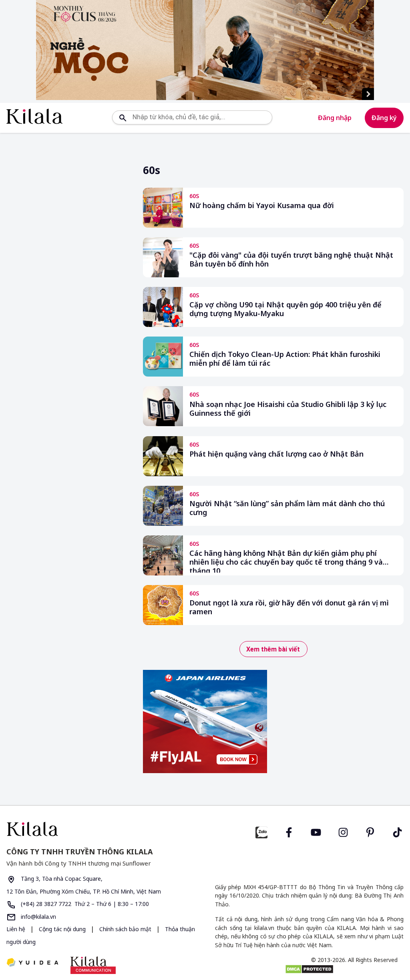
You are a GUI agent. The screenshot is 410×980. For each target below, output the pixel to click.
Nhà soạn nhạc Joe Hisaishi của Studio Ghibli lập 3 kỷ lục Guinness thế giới (287, 409)
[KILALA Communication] (93, 965)
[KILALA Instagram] (343, 831)
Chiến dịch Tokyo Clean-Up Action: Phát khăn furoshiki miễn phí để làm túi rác (284, 359)
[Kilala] (34, 116)
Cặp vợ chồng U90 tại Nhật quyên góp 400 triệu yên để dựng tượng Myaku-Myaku (285, 309)
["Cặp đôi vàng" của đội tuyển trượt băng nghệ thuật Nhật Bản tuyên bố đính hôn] (163, 257)
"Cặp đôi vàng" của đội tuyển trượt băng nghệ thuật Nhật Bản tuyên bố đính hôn (291, 260)
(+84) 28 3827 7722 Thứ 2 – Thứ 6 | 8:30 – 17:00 (84, 904)
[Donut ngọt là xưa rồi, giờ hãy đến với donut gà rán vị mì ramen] (163, 605)
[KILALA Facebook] (261, 831)
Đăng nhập (335, 117)
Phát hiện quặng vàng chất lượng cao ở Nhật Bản (276, 454)
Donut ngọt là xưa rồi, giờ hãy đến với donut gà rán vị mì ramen (289, 607)
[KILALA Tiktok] (398, 831)
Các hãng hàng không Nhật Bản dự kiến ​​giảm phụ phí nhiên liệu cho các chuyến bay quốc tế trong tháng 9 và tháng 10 (286, 561)
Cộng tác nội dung (63, 929)
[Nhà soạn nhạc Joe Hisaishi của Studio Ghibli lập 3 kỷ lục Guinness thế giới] (163, 406)
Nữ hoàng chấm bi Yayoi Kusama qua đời (261, 205)
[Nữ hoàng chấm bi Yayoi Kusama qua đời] (163, 208)
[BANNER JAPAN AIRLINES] (205, 721)
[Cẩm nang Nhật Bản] (102, 829)
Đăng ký (384, 117)
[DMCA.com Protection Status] (309, 969)
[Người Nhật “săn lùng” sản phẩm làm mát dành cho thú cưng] (163, 506)
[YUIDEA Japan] (32, 963)
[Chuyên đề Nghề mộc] (205, 50)
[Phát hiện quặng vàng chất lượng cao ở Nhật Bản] (163, 456)
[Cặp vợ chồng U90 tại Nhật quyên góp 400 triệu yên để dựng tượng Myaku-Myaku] (163, 307)
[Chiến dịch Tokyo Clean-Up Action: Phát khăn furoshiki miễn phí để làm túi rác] (163, 357)
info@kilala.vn (37, 916)
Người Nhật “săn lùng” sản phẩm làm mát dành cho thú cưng (287, 508)
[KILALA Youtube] (316, 831)
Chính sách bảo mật (126, 929)
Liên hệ (15, 929)
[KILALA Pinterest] (370, 831)
